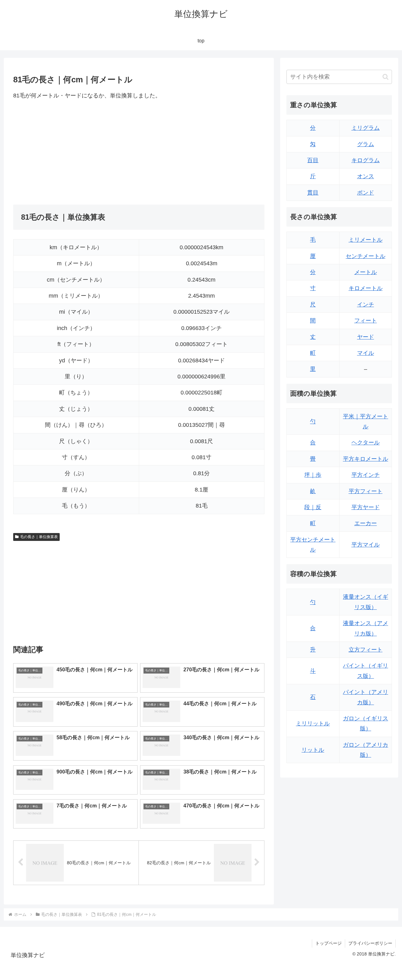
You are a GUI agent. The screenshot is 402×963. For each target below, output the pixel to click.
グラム (365, 144)
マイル (365, 353)
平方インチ (365, 475)
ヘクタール (365, 442)
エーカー (365, 523)
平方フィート (366, 491)
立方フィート (366, 650)
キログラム (365, 160)
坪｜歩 (312, 475)
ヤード (365, 337)
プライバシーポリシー (370, 943)
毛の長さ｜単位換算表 (39, 537)
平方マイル (365, 545)
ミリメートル (366, 240)
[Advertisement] (76, 152)
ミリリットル (313, 723)
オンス (365, 176)
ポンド (365, 193)
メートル (365, 272)
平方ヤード (365, 507)
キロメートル (366, 288)
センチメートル (365, 256)
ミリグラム (365, 128)
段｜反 (312, 507)
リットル (313, 750)
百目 (312, 160)
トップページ (328, 943)
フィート (365, 320)
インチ (365, 304)
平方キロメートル (365, 459)
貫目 (312, 193)
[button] (385, 76)
